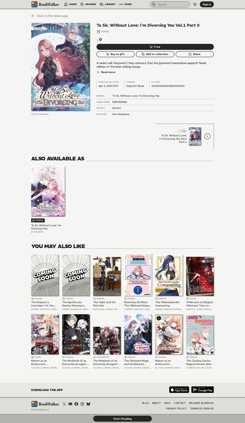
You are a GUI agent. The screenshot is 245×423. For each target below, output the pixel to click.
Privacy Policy (176, 408)
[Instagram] (82, 404)
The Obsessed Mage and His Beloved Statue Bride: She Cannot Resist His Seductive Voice (136, 362)
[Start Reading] (60, 67)
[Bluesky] (88, 404)
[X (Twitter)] (64, 404)
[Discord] (70, 404)
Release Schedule (201, 403)
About (156, 403)
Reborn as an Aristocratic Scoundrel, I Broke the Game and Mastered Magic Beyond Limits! (44, 362)
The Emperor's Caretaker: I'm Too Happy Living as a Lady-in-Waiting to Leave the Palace (43, 304)
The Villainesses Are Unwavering (167, 304)
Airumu (116, 108)
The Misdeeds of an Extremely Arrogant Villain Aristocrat (74, 362)
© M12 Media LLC (40, 410)
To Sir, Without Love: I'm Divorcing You (136, 95)
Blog (145, 403)
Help (167, 403)
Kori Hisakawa (120, 114)
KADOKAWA (119, 102)
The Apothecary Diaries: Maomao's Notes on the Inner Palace (73, 304)
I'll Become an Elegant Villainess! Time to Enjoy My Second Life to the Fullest (199, 304)
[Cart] (194, 4)
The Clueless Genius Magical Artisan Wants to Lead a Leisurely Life (200, 362)
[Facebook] (76, 404)
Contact (180, 403)
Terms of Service (202, 408)
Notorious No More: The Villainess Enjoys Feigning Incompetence (136, 304)
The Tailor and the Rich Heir (104, 304)
